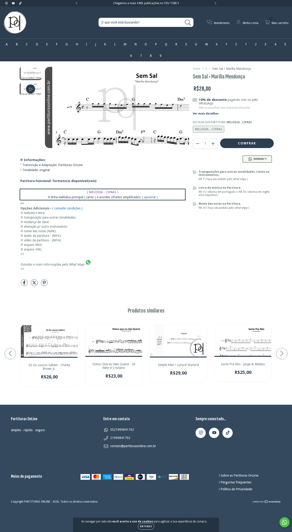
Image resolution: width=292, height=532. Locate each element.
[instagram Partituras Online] (6, 3)
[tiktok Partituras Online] (20, 3)
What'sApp (76, 264)
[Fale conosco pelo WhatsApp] (284, 522)
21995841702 (120, 438)
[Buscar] (187, 22)
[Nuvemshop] (267, 502)
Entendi (146, 526)
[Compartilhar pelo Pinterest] (44, 284)
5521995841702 (122, 429)
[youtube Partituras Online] (13, 3)
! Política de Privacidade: (236, 489)
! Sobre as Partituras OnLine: (239, 475)
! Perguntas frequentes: (235, 482)
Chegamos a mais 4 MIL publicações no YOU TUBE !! (146, 3)
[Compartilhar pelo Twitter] (35, 284)
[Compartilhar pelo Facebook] (25, 284)
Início (196, 68)
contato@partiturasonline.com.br (133, 446)
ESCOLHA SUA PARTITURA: (222, 122)
